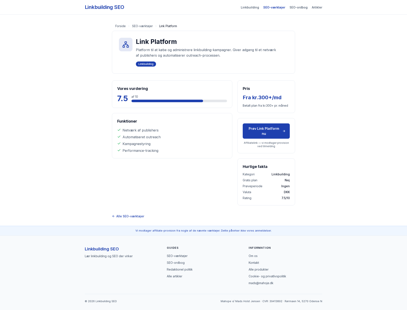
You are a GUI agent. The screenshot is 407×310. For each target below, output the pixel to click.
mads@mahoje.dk (261, 283)
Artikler (317, 7)
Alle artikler (174, 276)
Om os (253, 256)
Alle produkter (259, 269)
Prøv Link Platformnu (264, 131)
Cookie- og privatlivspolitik (267, 276)
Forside (120, 26)
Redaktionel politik (180, 269)
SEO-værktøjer (274, 7)
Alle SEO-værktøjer (130, 216)
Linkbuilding (250, 7)
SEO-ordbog (299, 7)
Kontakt (254, 262)
